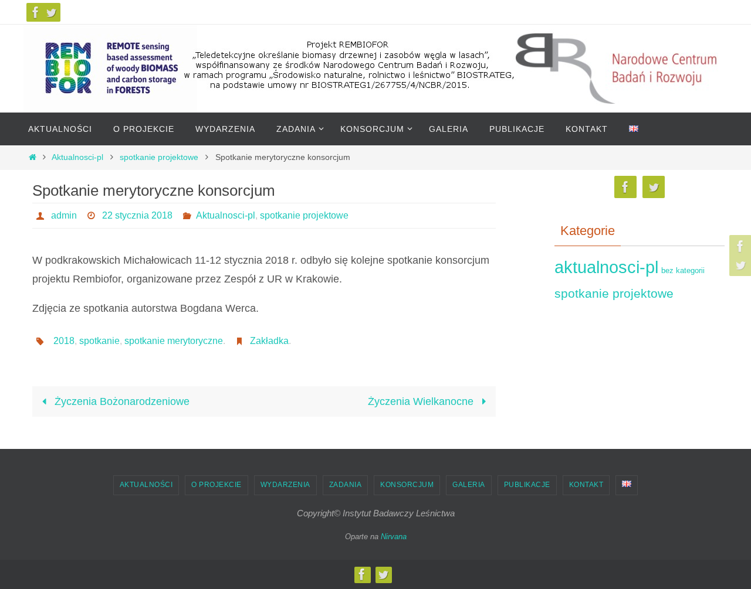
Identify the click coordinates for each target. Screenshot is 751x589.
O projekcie (216, 485)
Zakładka (269, 341)
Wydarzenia (285, 485)
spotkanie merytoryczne (173, 341)
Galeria (468, 485)
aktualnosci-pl (606, 267)
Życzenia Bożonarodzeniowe (121, 401)
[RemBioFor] (35, 12)
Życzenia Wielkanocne (422, 401)
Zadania (345, 485)
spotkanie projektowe (159, 157)
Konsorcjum (407, 485)
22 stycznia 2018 (137, 215)
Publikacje (527, 485)
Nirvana (394, 536)
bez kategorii (683, 270)
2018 (64, 341)
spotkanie (99, 341)
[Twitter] (51, 12)
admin (64, 215)
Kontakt (586, 485)
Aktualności (146, 485)
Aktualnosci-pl (77, 157)
